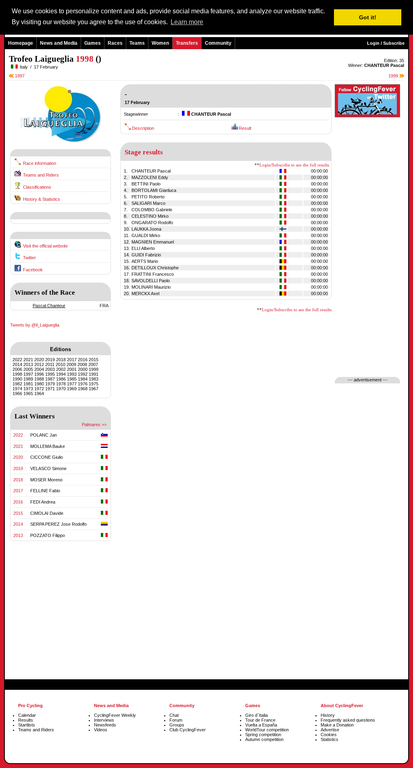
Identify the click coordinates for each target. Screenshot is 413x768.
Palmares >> (94, 424)
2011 (49, 364)
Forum (175, 720)
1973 (28, 388)
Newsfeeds (105, 724)
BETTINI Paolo (146, 183)
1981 (28, 383)
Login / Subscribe (386, 43)
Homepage (20, 43)
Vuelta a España (261, 724)
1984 (83, 379)
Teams (137, 43)
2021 (28, 359)
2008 (82, 364)
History (328, 715)
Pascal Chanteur (49, 305)
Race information (39, 163)
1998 (17, 374)
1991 (93, 374)
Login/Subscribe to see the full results (294, 165)
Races (115, 43)
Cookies (329, 734)
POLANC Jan (43, 435)
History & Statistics (41, 199)
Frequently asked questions (348, 720)
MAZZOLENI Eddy (149, 177)
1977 (72, 383)
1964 (39, 393)
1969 (72, 388)
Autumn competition (264, 739)
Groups (176, 724)
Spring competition (263, 734)
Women (160, 43)
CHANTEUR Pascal (151, 171)
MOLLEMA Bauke (47, 446)
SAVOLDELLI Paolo (150, 280)
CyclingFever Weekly (115, 715)
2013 (28, 364)
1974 (17, 388)
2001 (72, 369)
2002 (61, 369)
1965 (28, 393)
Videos (100, 729)
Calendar (27, 715)
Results (25, 720)
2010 (60, 364)
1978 (61, 383)
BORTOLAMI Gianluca (153, 190)
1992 (83, 374)
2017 (72, 359)
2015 (93, 359)
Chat (174, 715)
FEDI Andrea (42, 502)
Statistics (329, 739)
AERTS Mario (144, 261)
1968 (83, 388)
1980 (39, 383)
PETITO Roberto (148, 196)
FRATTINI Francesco (152, 274)
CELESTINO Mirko (150, 216)
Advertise (330, 729)
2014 (17, 364)
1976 (83, 383)
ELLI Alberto (143, 248)
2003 (50, 369)
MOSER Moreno (46, 479)
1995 (50, 374)
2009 (71, 364)
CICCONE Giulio (46, 457)
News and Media (58, 43)
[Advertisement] (60, 618)
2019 (50, 359)
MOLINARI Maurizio (151, 287)
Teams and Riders (41, 175)
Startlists (26, 724)
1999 (393, 75)
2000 (83, 369)
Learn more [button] (187, 22)
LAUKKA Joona (146, 229)
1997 (19, 75)
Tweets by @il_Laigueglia (34, 325)
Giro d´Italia (256, 715)
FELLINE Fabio (45, 490)
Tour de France (260, 720)
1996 (39, 374)
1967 (93, 388)
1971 (50, 388)
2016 (83, 359)
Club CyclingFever (187, 729)
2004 (39, 369)
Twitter (29, 257)
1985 (72, 379)
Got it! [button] (367, 17)
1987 (50, 379)
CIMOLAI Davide (46, 513)
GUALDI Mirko (145, 235)
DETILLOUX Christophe (155, 267)
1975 (93, 383)
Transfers (187, 43)
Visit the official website (45, 246)
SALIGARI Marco (148, 203)
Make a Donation (337, 724)
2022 (17, 359)
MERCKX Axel (145, 293)
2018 (61, 359)
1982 (17, 383)
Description (143, 128)
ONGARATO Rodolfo (152, 222)
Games (92, 43)
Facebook (33, 269)
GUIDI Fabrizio (146, 254)
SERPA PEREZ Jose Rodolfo (58, 524)
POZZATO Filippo (47, 535)
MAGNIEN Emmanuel (152, 241)
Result (245, 128)
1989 (28, 379)
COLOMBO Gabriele (151, 209)
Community (218, 43)
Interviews (104, 720)
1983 (93, 379)
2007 (93, 364)
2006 (17, 369)
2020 (39, 359)
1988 (39, 379)
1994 (61, 374)
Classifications (37, 187)
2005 (28, 369)
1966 (17, 393)
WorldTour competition (267, 729)
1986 (61, 379)
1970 (61, 388)
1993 (72, 374)
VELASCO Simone (48, 468)
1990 (17, 379)
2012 (39, 364)
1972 (39, 388)
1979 (50, 383)
